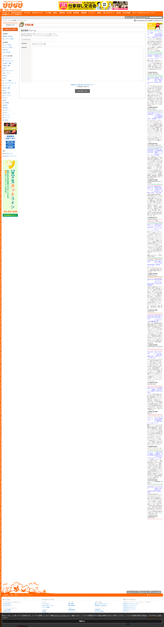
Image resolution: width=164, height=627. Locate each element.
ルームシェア (72, 611)
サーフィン (7, 115)
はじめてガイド (7, 605)
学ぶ (5, 90)
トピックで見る (8, 47)
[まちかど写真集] (126, 12)
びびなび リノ (127, 611)
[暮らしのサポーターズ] (108, 12)
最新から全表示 (8, 36)
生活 (5, 78)
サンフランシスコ (21, 20)
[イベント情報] (47, 12)
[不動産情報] (83, 12)
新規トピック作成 (10, 29)
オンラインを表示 (9, 38)
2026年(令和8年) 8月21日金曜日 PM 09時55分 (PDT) (149, 20)
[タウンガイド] (26, 12)
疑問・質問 (7, 65)
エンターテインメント (10, 83)
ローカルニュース (9, 60)
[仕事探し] (54, 12)
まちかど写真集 (99, 611)
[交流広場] (118, 12)
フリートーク (7, 58)
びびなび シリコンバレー (130, 605)
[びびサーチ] (5, 12)
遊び (5, 100)
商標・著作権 (14, 595)
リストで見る (7, 44)
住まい (5, 75)
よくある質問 (7, 609)
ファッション (7, 85)
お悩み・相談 (7, 63)
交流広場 (97, 609)
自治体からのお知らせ (101, 605)
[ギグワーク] (134, 12)
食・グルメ (7, 73)
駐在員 (5, 107)
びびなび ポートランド (129, 609)
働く (5, 68)
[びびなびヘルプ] (153, 12)
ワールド (4, 20)
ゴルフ (5, 112)
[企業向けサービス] (7, 14)
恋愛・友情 (7, 92)
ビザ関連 (6, 102)
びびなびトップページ (10, 156)
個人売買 (70, 603)
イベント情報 (45, 607)
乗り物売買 (71, 605)
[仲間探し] (98, 12)
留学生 (5, 105)
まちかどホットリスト (48, 605)
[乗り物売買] (75, 12)
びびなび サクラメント (129, 607)
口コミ (5, 97)
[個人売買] (68, 12)
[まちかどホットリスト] (37, 12)
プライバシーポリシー (26, 595)
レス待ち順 (7, 52)
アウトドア (7, 117)
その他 (5, 120)
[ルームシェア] (91, 12)
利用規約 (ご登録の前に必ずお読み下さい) (82, 84)
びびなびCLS (7, 603)
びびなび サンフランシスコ (130, 603)
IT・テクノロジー (9, 70)
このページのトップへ (155, 595)
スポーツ (6, 110)
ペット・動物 (7, 80)
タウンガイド (45, 603)
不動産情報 (71, 609)
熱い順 (5, 49)
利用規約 (5, 595)
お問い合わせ (7, 611)
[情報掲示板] (61, 12)
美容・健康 (7, 88)
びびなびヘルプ (10, 25)
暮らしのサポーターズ (101, 603)
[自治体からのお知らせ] (16, 12)
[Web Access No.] (144, 12)
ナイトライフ (7, 95)
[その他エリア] (17, 14)
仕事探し (44, 611)
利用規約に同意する (83, 86)
